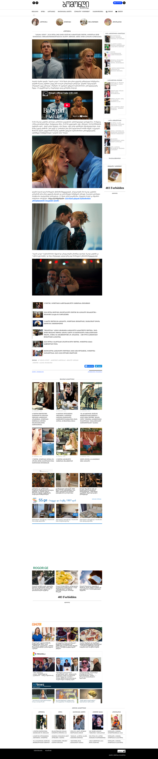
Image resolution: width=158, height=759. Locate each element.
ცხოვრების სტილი (65, 11)
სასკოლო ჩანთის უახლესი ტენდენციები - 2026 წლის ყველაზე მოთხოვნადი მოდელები (117, 46)
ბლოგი (118, 3)
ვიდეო (120, 11)
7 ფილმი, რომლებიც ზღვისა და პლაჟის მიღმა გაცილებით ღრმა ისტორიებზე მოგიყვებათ (43, 461)
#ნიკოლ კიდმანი (72, 360)
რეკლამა (48, 750)
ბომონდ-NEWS (98, 712)
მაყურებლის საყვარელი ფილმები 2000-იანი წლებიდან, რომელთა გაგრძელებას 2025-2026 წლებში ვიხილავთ (69, 352)
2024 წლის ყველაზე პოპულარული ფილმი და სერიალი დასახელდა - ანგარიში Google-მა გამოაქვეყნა (70, 313)
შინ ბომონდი (93, 22)
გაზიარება (90, 366)
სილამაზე (51, 11)
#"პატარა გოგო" (44, 360)
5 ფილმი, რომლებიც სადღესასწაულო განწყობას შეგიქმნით (67, 303)
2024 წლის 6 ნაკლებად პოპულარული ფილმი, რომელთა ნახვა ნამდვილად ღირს (68, 343)
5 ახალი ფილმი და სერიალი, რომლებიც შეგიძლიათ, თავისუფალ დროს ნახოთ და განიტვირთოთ (72, 322)
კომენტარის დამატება (95, 372)
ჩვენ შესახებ (38, 750)
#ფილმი (35, 363)
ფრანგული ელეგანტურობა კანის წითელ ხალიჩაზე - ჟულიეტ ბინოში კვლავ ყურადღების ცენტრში (117, 141)
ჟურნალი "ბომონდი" (82, 11)
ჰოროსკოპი (117, 22)
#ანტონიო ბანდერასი (58, 360)
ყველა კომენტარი (38, 372)
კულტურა (43, 22)
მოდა (43, 11)
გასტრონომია (98, 11)
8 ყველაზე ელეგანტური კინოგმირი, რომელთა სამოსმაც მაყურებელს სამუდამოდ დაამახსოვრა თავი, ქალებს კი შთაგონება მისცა (67, 417)
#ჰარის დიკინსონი (45, 363)
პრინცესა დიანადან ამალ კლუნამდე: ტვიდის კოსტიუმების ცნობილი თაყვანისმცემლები (117, 62)
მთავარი (35, 11)
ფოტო (110, 11)
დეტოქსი (67, 22)
